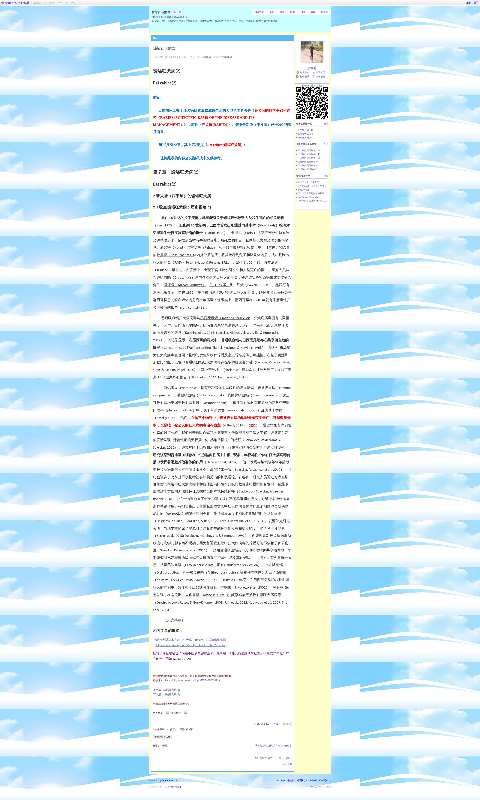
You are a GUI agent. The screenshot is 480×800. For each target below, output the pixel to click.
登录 (476, 2)
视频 (292, 12)
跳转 (289, 758)
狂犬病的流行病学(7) (308, 169)
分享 (178, 12)
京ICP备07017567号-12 (317, 780)
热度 (276, 724)
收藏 (288, 724)
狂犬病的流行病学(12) (309, 150)
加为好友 (304, 72)
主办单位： (159, 713)
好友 (313, 12)
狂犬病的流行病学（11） (310, 154)
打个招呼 (304, 76)
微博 (51, 2)
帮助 (72, 2)
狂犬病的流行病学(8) (308, 165)
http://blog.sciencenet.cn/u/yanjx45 (169, 17)
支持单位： (177, 713)
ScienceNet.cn (169, 780)
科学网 (300, 780)
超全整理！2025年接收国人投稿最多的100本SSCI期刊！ (326, 201)
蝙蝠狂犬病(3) (172, 694)
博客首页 (259, 12)
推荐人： (174, 729)
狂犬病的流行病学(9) (308, 161)
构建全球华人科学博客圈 (17, 2)
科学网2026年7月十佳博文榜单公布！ (317, 186)
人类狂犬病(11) (305, 130)
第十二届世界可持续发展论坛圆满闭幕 (317, 193)
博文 (282, 12)
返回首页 (38, 2)
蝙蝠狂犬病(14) (305, 133)
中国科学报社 (175, 787)
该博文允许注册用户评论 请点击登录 (273, 745)
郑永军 (189, 729)
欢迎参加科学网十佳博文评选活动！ (172, 703)
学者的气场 (303, 189)
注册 (468, 2)
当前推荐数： (159, 729)
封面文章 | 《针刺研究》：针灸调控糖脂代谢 (320, 182)
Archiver (281, 780)
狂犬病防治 (205, 57)
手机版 (290, 780)
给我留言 (320, 72)
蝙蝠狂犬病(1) (172, 689)
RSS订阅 (62, 2)
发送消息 (320, 76)
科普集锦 (227, 57)
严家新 (312, 68)
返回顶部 (287, 764)
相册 (303, 12)
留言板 (324, 12)
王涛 (182, 729)
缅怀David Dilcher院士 (309, 197)
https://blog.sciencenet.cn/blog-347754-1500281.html (194, 680)
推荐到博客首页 (162, 737)
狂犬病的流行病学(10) (309, 158)
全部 (326, 123)
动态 (272, 12)
